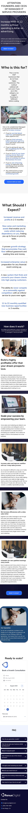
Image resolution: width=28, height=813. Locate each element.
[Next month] (22, 685)
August (12, 686)
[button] (9, 678)
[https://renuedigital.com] (14, 795)
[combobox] (14, 716)
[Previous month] (5, 685)
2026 (16, 686)
